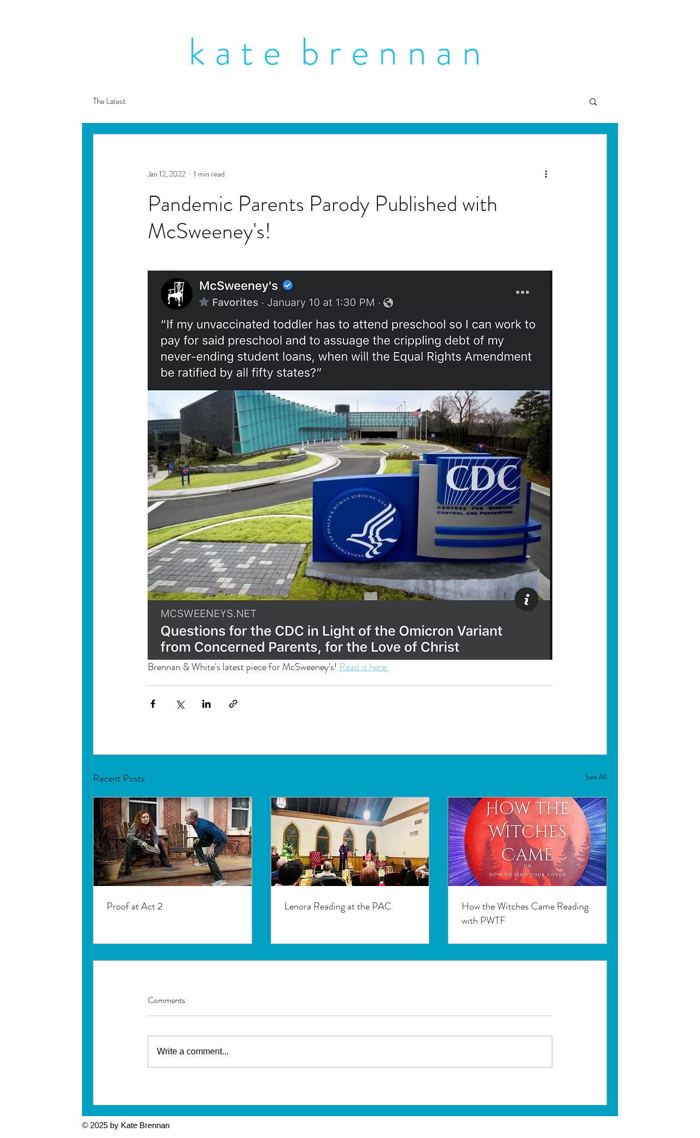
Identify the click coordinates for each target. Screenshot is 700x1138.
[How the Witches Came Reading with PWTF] (527, 841)
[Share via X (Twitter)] (179, 704)
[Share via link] (233, 704)
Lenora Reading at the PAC (338, 906)
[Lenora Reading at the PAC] (350, 841)
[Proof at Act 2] (173, 841)
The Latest (109, 101)
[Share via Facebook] (153, 704)
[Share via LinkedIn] (206, 704)
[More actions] (545, 173)
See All (596, 776)
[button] (593, 101)
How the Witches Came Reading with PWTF (525, 913)
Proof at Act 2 (134, 906)
